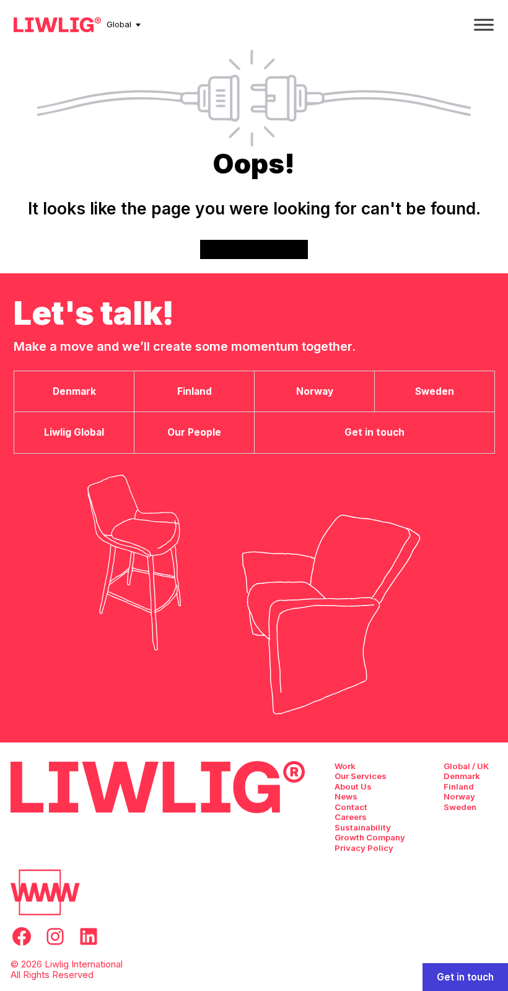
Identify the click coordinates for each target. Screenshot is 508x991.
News (346, 796)
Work (345, 766)
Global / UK (466, 766)
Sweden (460, 807)
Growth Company (370, 837)
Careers (351, 817)
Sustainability (363, 827)
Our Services (361, 776)
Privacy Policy (364, 848)
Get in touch (465, 977)
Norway (459, 796)
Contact (351, 807)
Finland (459, 786)
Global (119, 24)
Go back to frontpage (254, 249)
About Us (353, 786)
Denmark (462, 776)
